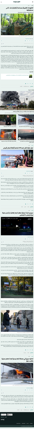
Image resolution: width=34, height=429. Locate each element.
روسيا (21, 409)
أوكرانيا (21, 86)
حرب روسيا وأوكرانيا (26, 86)
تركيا (22, 206)
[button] (17, 226)
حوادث (28, 206)
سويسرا (25, 352)
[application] (17, 226)
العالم (32, 5)
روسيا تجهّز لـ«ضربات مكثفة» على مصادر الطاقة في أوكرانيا (23, 111)
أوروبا (28, 5)
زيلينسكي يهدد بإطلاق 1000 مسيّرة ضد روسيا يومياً (8, 141)
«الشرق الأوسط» (27, 38)
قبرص (25, 206)
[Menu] (32, 1)
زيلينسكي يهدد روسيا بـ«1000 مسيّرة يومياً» (10, 126)
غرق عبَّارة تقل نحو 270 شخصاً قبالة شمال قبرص (18, 148)
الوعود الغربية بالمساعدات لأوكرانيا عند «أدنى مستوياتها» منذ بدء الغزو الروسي (17, 75)
